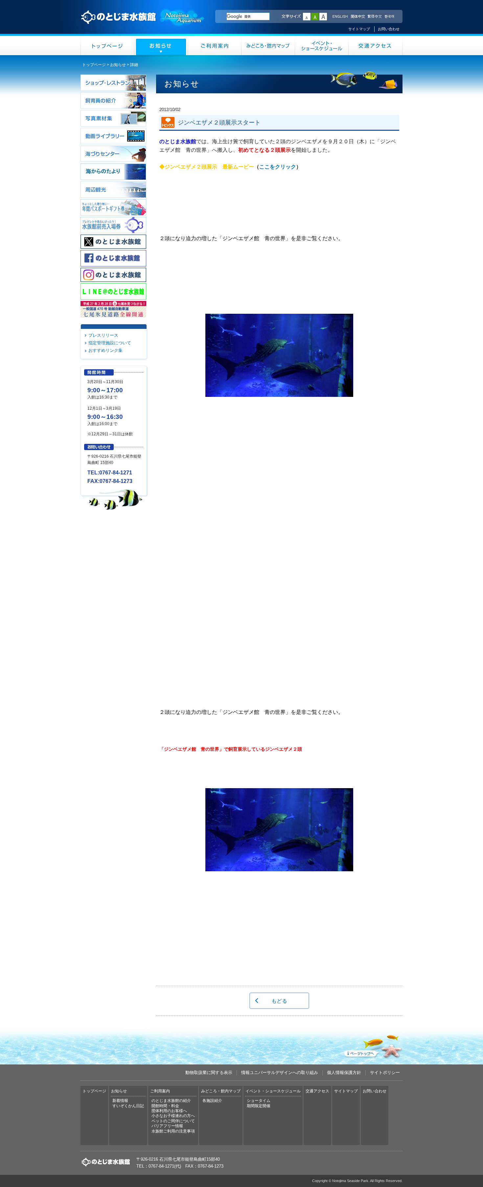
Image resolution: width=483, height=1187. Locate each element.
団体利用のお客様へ (169, 1110)
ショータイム (258, 1100)
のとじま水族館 (142, 23)
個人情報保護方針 (344, 1072)
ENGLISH (340, 16)
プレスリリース (103, 335)
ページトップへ (372, 1045)
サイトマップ (359, 29)
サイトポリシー (385, 1072)
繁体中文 (374, 16)
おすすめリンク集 (105, 350)
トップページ (107, 45)
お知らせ (161, 45)
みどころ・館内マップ (268, 45)
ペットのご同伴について (173, 1121)
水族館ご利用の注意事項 (173, 1131)
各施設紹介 (212, 1100)
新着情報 (120, 1100)
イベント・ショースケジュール (322, 45)
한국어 (390, 16)
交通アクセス (375, 45)
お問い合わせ (389, 29)
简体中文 (357, 16)
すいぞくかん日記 (128, 1106)
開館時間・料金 (165, 1106)
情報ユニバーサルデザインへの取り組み (279, 1072)
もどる (279, 1001)
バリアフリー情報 (167, 1126)
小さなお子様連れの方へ (173, 1115)
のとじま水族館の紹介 (171, 1100)
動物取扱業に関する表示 (208, 1072)
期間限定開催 (258, 1106)
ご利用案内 (215, 45)
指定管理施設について (109, 342)
